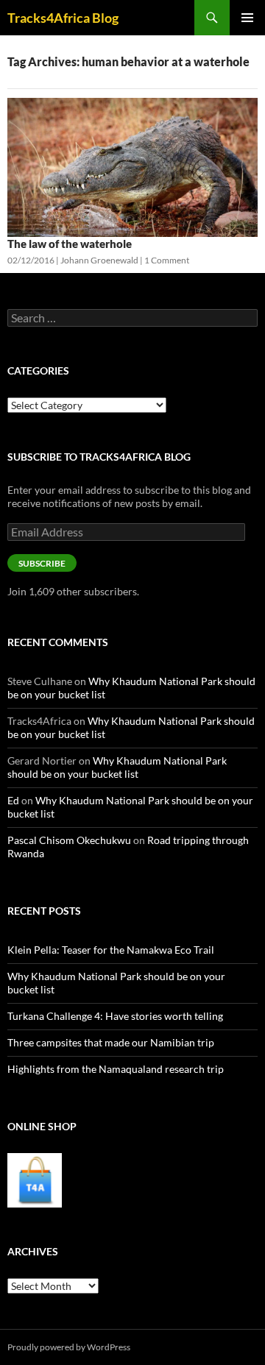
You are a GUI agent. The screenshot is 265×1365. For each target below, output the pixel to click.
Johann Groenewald (99, 260)
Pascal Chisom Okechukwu (69, 840)
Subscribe (42, 563)
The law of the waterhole (69, 243)
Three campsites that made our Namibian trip (110, 1042)
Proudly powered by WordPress (68, 1346)
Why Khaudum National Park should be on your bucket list (117, 767)
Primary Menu (247, 17)
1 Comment (166, 260)
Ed (13, 800)
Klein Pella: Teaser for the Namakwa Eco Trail (110, 949)
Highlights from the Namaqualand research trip (115, 1069)
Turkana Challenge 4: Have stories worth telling (115, 1016)
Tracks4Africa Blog (63, 18)
